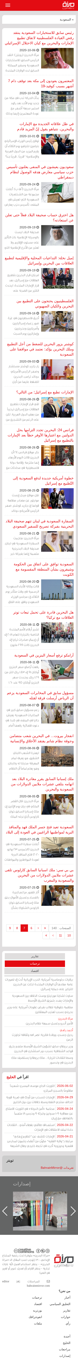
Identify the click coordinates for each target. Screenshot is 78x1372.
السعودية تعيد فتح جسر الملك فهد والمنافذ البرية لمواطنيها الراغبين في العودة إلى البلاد (40, 829)
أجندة (67, 1336)
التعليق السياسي (60, 1304)
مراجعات (64, 1349)
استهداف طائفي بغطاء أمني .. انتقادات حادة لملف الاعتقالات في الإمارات (40, 1127)
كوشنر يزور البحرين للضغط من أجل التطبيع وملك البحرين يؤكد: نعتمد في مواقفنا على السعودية (40, 349)
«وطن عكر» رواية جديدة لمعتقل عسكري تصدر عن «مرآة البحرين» (33, 1204)
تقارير (35, 956)
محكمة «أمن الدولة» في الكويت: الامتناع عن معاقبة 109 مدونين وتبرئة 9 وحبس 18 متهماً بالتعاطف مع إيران (39, 1113)
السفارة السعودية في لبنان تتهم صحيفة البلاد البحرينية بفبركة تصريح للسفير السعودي (40, 523)
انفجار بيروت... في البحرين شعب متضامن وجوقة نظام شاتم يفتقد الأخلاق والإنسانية (42, 738)
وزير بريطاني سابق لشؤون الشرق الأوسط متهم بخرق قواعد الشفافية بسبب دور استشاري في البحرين (41, 1048)
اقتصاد (35, 971)
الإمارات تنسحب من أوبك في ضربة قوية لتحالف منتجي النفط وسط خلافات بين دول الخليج (39, 1099)
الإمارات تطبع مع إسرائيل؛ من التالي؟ (45, 392)
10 (69, 935)
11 (60, 935)
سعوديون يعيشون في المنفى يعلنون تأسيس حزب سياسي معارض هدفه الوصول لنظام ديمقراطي (40, 172)
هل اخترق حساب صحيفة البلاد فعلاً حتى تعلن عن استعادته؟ (39, 217)
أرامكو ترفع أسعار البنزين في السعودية (44, 655)
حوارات (65, 1317)
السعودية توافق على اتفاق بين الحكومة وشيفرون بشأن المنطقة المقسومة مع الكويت (44, 569)
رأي (68, 1323)
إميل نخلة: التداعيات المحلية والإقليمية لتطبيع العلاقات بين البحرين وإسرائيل (39, 260)
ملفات (38, 1323)
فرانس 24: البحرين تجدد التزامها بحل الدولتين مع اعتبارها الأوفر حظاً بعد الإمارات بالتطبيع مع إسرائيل (41, 435)
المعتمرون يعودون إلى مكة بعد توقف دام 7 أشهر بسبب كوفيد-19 (41, 83)
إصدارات (22, 1183)
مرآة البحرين (69, 5)
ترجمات (35, 963)
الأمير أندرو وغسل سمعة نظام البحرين (49, 1020)
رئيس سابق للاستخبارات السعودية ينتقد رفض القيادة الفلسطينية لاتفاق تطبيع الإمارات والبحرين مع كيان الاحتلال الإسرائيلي (39, 38)
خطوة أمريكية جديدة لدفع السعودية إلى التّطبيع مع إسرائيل (43, 480)
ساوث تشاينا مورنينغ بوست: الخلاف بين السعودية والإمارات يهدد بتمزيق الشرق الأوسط (42, 998)
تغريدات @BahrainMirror (57, 1167)
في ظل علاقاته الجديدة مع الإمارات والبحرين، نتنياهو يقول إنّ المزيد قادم (45, 126)
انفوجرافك (35, 1317)
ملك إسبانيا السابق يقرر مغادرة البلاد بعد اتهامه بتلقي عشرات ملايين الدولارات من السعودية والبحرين (42, 784)
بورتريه (37, 1310)
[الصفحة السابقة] (38, 928)
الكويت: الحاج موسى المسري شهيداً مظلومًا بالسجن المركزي (41, 1088)
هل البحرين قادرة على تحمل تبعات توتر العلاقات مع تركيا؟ (43, 615)
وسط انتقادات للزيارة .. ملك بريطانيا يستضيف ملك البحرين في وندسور (42, 1060)
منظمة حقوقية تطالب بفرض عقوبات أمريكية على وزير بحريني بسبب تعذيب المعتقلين (40, 1009)
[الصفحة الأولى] (45, 928)
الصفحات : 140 (61, 928)
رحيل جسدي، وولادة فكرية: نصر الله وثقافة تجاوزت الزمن (42, 1035)
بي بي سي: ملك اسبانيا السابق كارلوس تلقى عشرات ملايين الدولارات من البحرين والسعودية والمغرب (39, 875)
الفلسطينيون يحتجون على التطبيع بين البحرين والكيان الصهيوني (45, 303)
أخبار (67, 1297)
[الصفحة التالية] (53, 935)
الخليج (11, 1077)
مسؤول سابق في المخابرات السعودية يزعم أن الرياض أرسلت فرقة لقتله (40, 695)
